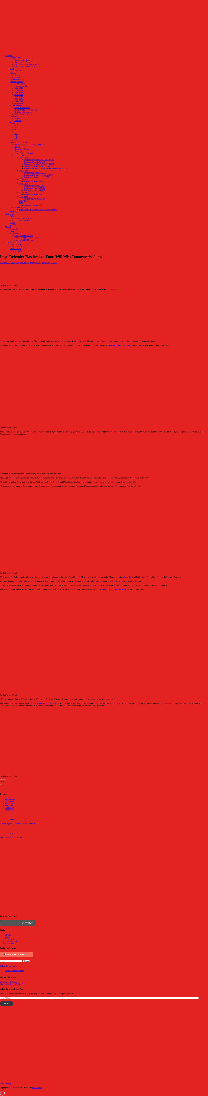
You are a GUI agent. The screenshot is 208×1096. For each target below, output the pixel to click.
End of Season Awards (23, 114)
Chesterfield (128, 577)
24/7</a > (31, 924)
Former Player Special (22, 218)
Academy (13, 212)
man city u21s (10, 803)
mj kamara (9, 805)
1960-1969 (18, 92)
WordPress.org (10, 943)
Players (12, 123)
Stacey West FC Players (23, 240)
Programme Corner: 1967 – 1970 (36, 177)
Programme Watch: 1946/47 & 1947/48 (39, 160)
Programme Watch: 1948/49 (34, 162)
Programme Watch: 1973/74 (34, 181)
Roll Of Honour (16, 105)
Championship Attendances (24, 66)
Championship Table (22, 60)
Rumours (17, 121)
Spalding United (16, 251)
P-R (15, 136)
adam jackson (10, 799)
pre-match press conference (120, 345)
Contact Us (14, 229)
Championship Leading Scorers (26, 64)
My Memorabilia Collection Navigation (29, 145)
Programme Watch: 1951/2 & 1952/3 (38, 166)
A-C (16, 125)
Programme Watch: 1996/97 (34, 194)
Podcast (13, 216)
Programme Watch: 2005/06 (34, 199)
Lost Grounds (19, 84)
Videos (12, 223)
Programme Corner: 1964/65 (35, 173)
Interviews (18, 71)
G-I (15, 129)
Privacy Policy (5, 1084)
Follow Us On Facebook (10, 966)
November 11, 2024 (7, 263)
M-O (16, 134)
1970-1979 (18, 95)
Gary (18, 263)
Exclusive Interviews (22, 220)
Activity (17, 118)
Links (12, 231)
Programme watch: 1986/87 (34, 190)
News (12, 69)
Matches (13, 73)
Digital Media (10, 214)
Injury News (35, 263)
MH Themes (37, 1088)
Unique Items (19, 207)
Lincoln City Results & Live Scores (13, 984)
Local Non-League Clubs (14, 242)
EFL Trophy (24, 263)
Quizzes (13, 225)
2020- (21, 203)
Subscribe (6, 1004)
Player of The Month (22, 108)
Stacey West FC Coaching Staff (26, 238)
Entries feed (9, 939)
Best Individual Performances (25, 110)
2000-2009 (18, 101)
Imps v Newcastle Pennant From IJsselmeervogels (38, 210)
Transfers (13, 116)
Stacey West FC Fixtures (23, 236)
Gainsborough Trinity (18, 246)
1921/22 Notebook (26, 153)
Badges (17, 147)
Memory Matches (21, 86)
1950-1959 (18, 90)
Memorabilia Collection (19, 142)
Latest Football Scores (8, 982)
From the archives (16, 82)
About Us (8, 227)
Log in (7, 937)
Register (8, 935)
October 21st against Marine (115, 589)
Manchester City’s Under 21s (48, 703)
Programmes (19, 155)
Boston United (15, 244)
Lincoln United (15, 249)
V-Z (16, 140)
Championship (15, 58)
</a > (24, 922)
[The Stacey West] (90, 51)
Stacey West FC (16, 233)
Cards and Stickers (21, 149)
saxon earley (9, 808)
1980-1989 (18, 97)
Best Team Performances (23, 112)
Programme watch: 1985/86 (34, 188)
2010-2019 (18, 103)
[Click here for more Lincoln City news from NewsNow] (10, 923)
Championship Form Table (24, 62)
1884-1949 (18, 88)
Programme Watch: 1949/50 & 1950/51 (39, 164)
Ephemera (18, 151)
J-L (15, 131)
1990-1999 (18, 99)
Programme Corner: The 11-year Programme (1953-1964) (46, 168)
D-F (16, 127)
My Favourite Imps (17, 79)
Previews (17, 77)
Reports (17, 75)
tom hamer (9, 810)
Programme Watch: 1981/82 (34, 186)
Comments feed (11, 941)
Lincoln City (9, 56)
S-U (16, 138)
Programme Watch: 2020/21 (34, 205)
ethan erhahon (10, 801)
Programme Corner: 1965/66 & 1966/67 (39, 175)
